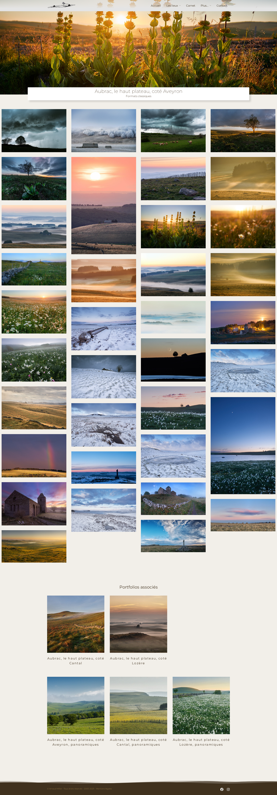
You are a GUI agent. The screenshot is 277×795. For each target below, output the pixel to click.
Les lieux (172, 5)
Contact (222, 5)
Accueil (156, 5)
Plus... (204, 5)
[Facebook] (221, 789)
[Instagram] (228, 789)
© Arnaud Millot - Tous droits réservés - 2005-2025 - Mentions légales (79, 788)
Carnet (190, 5)
